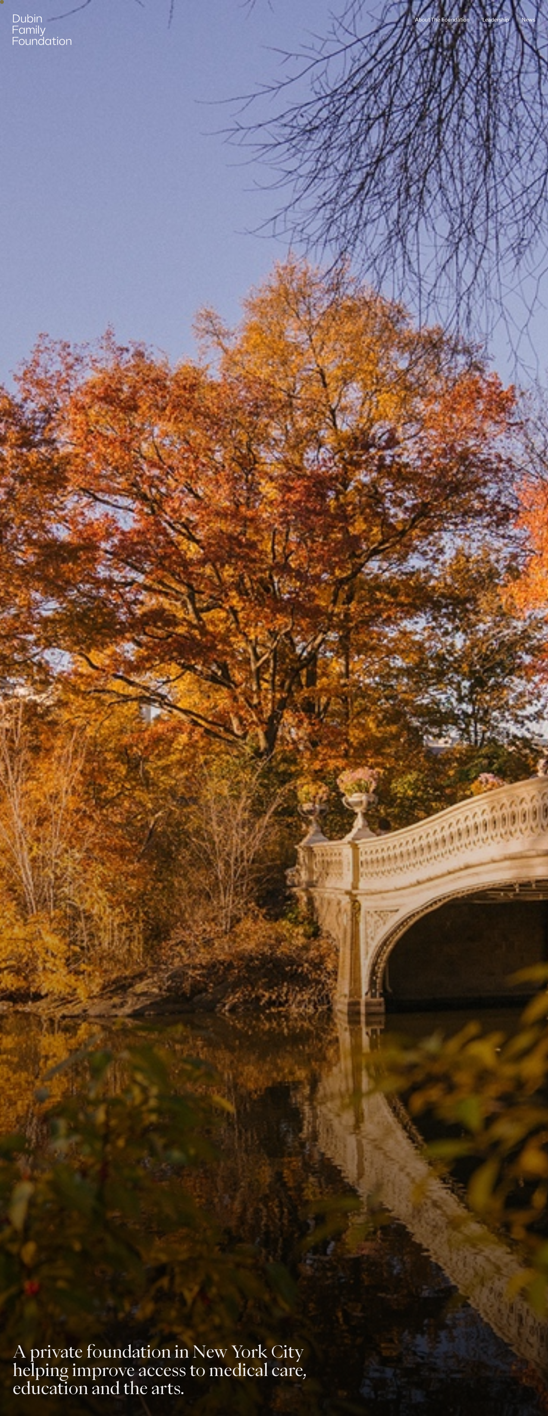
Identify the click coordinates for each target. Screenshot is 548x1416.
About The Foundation (442, 19)
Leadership (495, 19)
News (528, 19)
